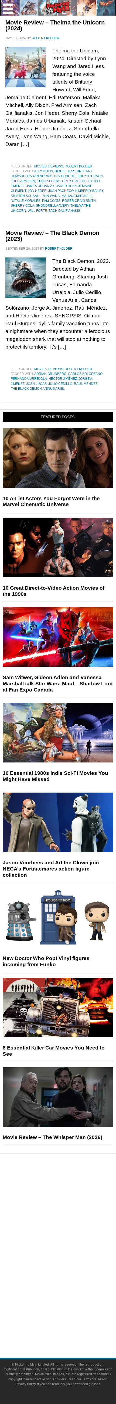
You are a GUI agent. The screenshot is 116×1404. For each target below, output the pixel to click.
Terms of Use (91, 1379)
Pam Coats (51, 201)
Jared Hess (66, 186)
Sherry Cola (22, 205)
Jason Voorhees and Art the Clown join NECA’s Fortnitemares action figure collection (51, 869)
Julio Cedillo (60, 384)
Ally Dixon (43, 171)
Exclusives (68, 1230)
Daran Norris (39, 176)
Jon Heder (37, 191)
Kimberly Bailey (89, 191)
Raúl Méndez (85, 384)
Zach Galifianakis (64, 211)
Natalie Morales (25, 201)
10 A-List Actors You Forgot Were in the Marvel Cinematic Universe (51, 501)
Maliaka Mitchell (77, 196)
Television (68, 1257)
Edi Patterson (90, 176)
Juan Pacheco (61, 191)
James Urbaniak (40, 186)
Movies (40, 166)
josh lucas (36, 384)
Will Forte (37, 211)
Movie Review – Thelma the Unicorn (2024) (55, 25)
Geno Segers (48, 181)
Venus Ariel (54, 389)
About (69, 1304)
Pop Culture (69, 1240)
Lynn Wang (50, 196)
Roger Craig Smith (79, 201)
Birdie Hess (65, 171)
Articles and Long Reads (68, 1212)
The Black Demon (26, 389)
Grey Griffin (73, 181)
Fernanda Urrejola (29, 379)
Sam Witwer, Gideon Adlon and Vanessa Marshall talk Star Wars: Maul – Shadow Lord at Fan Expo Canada (58, 684)
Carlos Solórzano (85, 374)
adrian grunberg (50, 374)
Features (69, 1204)
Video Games (69, 1276)
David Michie (65, 176)
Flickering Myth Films (69, 1295)
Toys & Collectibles (69, 1285)
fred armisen (23, 181)
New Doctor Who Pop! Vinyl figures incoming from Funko (46, 961)
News (69, 1185)
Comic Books (68, 1266)
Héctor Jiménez (63, 379)
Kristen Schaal (25, 196)
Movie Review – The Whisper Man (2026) (52, 1137)
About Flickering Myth (69, 1312)
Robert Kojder (78, 166)
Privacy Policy (25, 1384)
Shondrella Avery (52, 205)
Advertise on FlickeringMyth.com (69, 1321)
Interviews (69, 1221)
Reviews (55, 166)
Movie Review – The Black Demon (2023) (52, 236)
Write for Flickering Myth (69, 1331)
